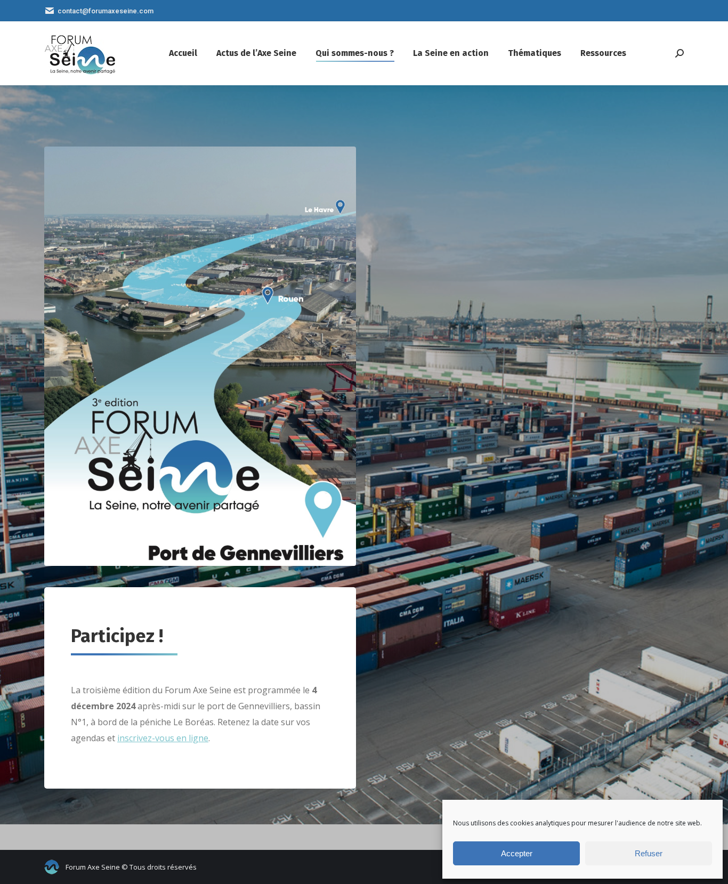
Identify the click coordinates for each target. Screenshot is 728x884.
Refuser (648, 853)
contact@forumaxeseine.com (105, 11)
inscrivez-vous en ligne (162, 738)
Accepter (516, 853)
